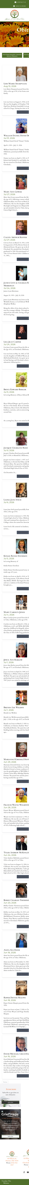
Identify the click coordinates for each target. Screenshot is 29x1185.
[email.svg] (28, 1172)
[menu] (26, 6)
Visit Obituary (23, 112)
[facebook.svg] (24, 1172)
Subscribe (10, 1102)
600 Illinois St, (12, 1159)
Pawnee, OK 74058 (12, 1161)
